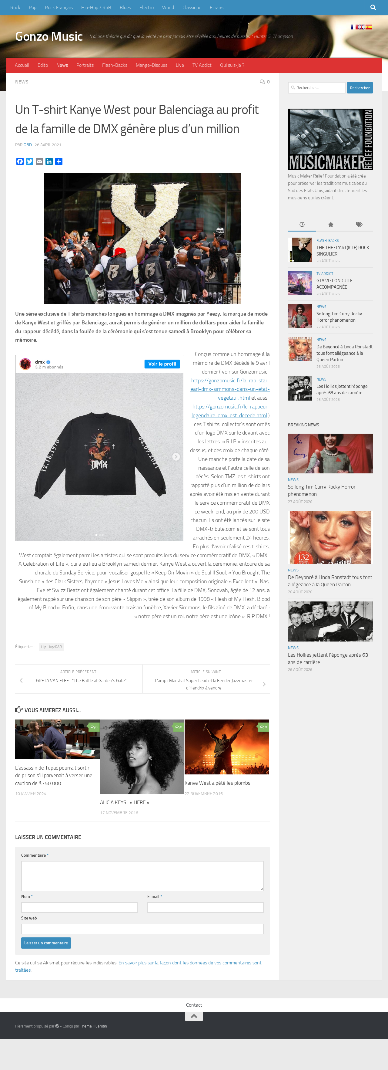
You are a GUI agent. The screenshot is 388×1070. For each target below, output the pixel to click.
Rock (15, 7)
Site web (29, 918)
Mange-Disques (151, 65)
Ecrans (216, 7)
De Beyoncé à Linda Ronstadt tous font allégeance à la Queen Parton (344, 353)
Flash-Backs (114, 65)
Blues (125, 7)
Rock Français (59, 7)
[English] (361, 27)
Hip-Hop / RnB (96, 7)
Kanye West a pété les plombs (217, 783)
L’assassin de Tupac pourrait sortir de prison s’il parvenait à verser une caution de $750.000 (53, 775)
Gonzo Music (49, 36)
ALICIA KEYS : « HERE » (124, 802)
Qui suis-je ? (232, 65)
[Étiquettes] (359, 225)
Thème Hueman (93, 1026)
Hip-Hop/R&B (51, 647)
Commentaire (34, 855)
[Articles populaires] (330, 225)
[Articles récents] (302, 225)
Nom (27, 896)
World (168, 7)
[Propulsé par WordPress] (57, 1026)
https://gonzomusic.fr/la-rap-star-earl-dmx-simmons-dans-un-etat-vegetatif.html (230, 389)
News (62, 65)
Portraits (85, 65)
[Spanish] (369, 27)
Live (180, 65)
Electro (146, 7)
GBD (28, 144)
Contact (194, 1005)
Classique (191, 7)
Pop (32, 7)
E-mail (154, 896)
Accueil (22, 65)
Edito (43, 65)
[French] (354, 27)
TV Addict (202, 65)
